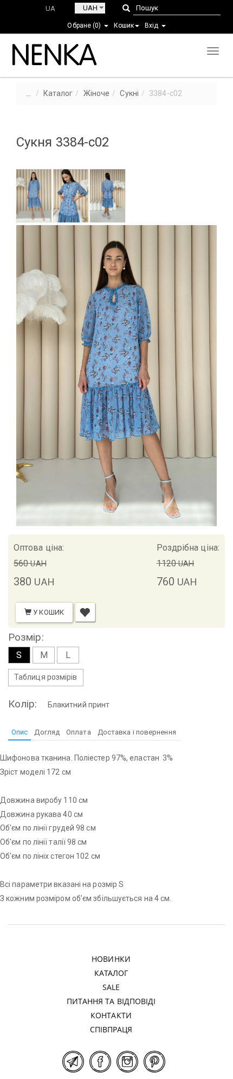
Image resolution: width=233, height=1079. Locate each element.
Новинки (111, 959)
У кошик (47, 612)
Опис (19, 732)
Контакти (111, 1015)
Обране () (84, 25)
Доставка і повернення (137, 732)
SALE (111, 987)
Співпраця (111, 1029)
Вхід (152, 25)
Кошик (124, 25)
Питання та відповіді (111, 1001)
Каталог (111, 973)
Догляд (47, 732)
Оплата (78, 732)
